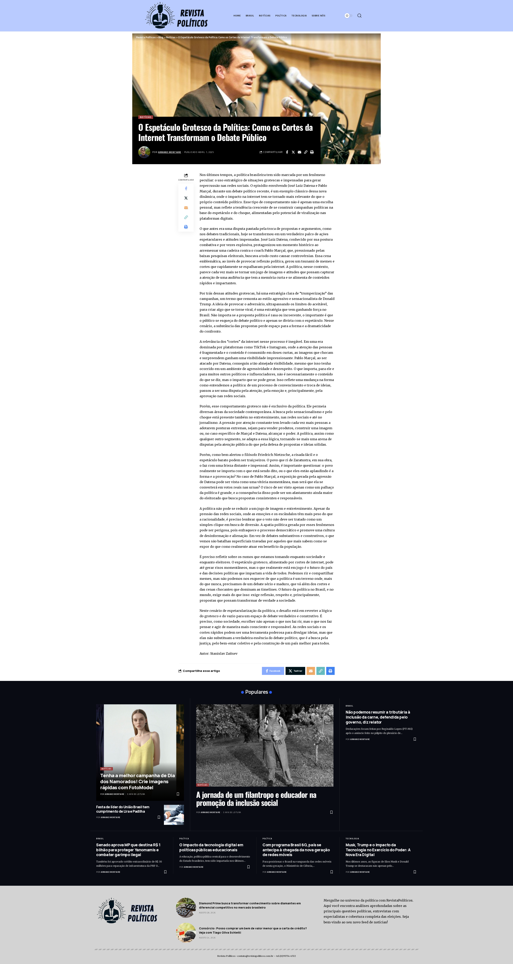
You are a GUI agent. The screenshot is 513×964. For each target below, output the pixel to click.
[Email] (299, 152)
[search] (359, 15)
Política (184, 838)
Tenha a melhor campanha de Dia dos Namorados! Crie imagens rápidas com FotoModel (137, 781)
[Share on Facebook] (287, 152)
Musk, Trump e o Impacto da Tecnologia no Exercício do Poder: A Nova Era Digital (378, 849)
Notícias (145, 117)
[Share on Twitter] (293, 152)
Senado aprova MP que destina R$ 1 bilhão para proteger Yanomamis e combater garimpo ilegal (128, 849)
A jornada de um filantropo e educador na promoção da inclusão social (256, 798)
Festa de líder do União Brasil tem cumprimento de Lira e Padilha (122, 809)
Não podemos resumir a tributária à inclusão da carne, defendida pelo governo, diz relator (378, 717)
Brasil (349, 705)
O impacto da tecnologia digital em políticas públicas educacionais (211, 847)
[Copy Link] (305, 152)
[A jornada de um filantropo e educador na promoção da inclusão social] (264, 745)
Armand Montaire (169, 152)
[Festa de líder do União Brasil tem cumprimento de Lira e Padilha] (174, 815)
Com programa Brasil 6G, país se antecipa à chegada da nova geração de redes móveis (296, 849)
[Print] (312, 152)
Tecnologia (352, 838)
